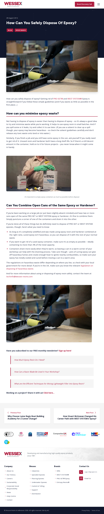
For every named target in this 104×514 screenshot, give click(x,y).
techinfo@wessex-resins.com (19, 276)
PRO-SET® (58, 98)
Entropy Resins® (63, 482)
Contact (9, 500)
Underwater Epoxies (39, 482)
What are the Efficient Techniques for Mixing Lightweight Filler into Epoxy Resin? (49, 383)
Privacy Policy (86, 510)
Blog (10, 30)
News (9, 492)
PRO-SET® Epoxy (63, 478)
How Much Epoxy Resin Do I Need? (29, 360)
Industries (35, 471)
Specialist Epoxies (38, 475)
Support (35, 490)
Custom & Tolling (38, 486)
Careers (10, 478)
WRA (58, 471)
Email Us (85, 478)
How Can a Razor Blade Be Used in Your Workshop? (36, 371)
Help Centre (11, 496)
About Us (10, 471)
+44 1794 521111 (88, 472)
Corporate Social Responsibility (13, 487)
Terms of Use (96, 510)
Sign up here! (65, 350)
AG (48, 510)
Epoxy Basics (21, 30)
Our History (11, 475)
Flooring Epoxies (38, 478)
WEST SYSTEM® (74, 98)
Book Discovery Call (84, 4)
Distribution (36, 494)
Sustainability (12, 482)
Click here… (49, 393)
